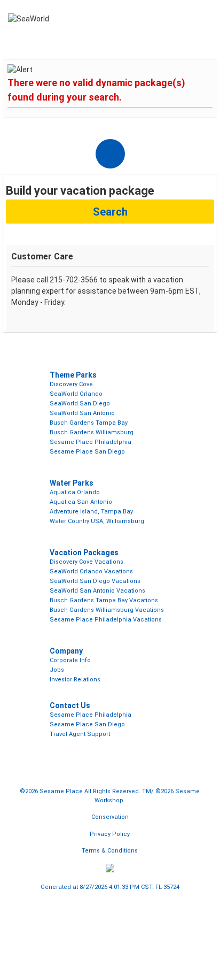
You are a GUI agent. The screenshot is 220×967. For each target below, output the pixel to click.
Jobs (57, 669)
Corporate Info (70, 660)
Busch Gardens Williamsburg (91, 432)
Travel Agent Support (80, 734)
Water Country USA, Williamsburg (97, 521)
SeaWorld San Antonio (82, 413)
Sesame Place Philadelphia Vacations (106, 619)
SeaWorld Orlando (76, 393)
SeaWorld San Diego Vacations (95, 581)
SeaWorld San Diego (80, 403)
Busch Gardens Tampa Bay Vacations (104, 600)
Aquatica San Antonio (81, 501)
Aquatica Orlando (75, 492)
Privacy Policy (110, 834)
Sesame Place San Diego (87, 451)
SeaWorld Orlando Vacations (91, 571)
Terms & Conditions (110, 850)
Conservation (110, 816)
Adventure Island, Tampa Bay (91, 511)
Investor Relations (75, 679)
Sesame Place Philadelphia (90, 442)
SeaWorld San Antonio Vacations (97, 590)
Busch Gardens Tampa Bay (89, 422)
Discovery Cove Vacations (86, 561)
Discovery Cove (71, 384)
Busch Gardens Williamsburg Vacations (107, 610)
